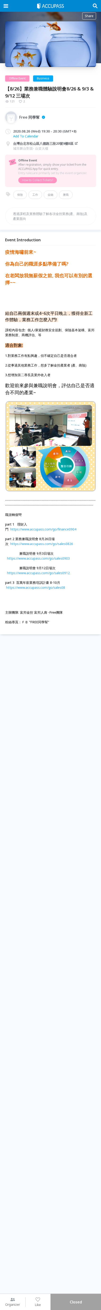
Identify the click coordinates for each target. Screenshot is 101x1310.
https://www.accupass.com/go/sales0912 (38, 573)
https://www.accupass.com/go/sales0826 (41, 544)
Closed (76, 1302)
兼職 (66, 195)
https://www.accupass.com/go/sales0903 (38, 558)
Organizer (12, 1304)
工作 (35, 195)
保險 (20, 195)
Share (89, 16)
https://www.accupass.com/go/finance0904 (43, 529)
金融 (50, 195)
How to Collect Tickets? (37, 180)
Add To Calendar (25, 136)
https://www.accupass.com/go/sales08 (35, 587)
